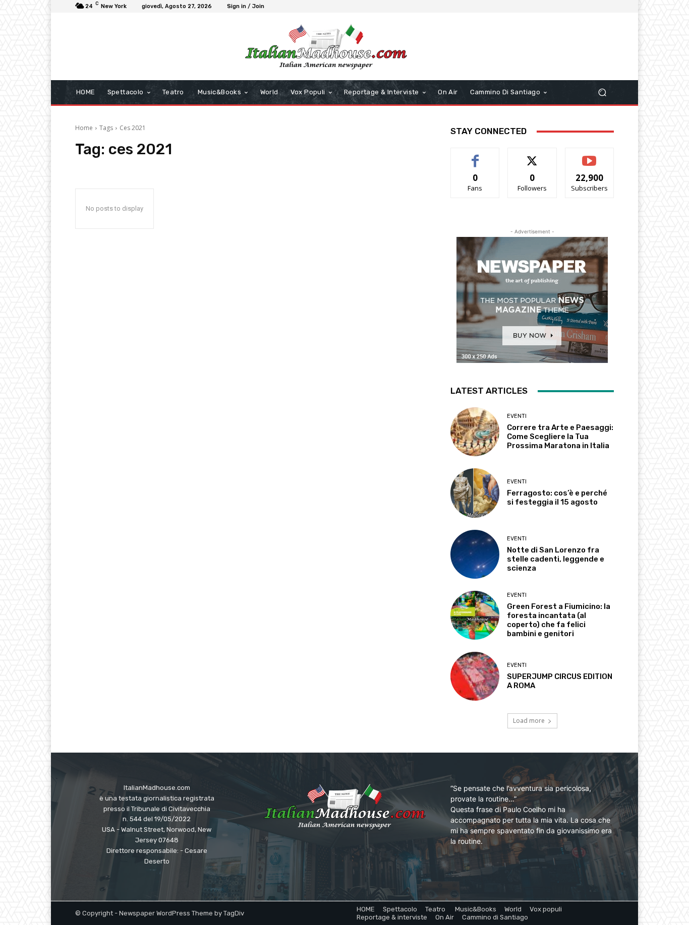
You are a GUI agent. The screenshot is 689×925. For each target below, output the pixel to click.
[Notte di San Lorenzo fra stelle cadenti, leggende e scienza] (474, 554)
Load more (529, 720)
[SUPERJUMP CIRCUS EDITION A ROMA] (474, 676)
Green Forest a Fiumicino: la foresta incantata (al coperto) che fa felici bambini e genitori (558, 620)
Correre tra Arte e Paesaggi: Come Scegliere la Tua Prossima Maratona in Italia (560, 436)
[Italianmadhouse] (326, 46)
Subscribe (589, 155)
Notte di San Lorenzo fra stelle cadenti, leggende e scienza (555, 559)
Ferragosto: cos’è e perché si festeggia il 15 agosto (557, 497)
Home (84, 128)
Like (475, 155)
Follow (532, 155)
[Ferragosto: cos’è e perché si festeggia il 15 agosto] (474, 492)
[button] (602, 92)
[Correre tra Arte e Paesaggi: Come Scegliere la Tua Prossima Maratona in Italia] (474, 431)
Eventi (517, 416)
